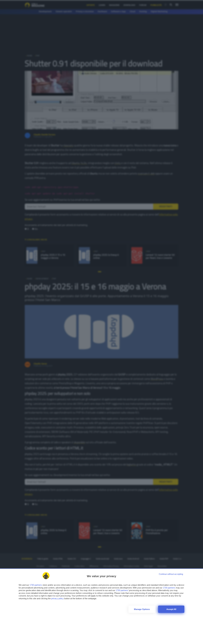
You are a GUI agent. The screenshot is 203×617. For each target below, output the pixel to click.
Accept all (171, 609)
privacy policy (57, 598)
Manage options (142, 609)
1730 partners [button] (36, 585)
